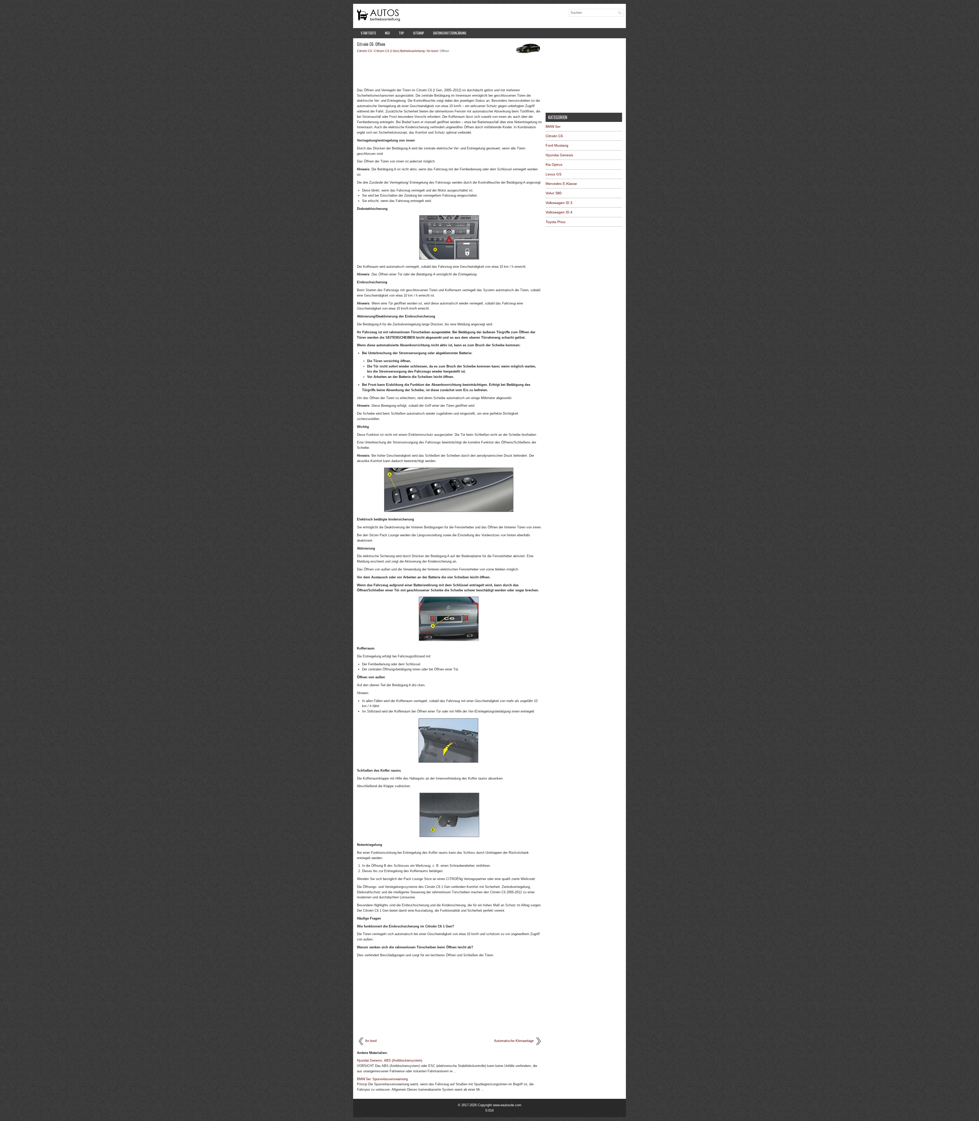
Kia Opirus (554, 164)
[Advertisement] (449, 70)
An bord (432, 51)
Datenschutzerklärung (449, 32)
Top (401, 32)
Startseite (368, 32)
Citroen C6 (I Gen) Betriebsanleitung (399, 51)
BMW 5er (553, 126)
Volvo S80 (554, 193)
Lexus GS (553, 174)
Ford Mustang (557, 145)
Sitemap (418, 32)
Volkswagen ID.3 (559, 203)
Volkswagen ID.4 (559, 212)
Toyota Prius (555, 222)
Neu (387, 32)
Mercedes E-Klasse (561, 184)
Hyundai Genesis (559, 155)
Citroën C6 (364, 51)
